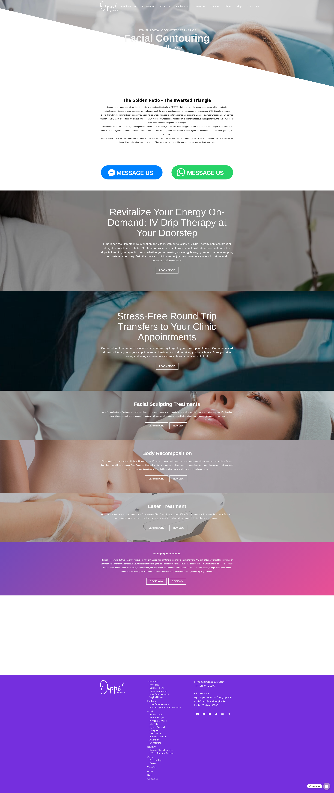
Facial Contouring (158, 690)
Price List (154, 684)
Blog (149, 774)
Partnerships (156, 760)
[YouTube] (210, 714)
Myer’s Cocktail (157, 727)
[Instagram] (222, 714)
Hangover (154, 730)
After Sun (154, 739)
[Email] (197, 714)
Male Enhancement (159, 694)
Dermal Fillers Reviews (161, 749)
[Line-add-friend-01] (131, 172)
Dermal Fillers (157, 687)
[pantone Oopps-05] (109, 6)
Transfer (151, 767)
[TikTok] (216, 714)
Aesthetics (152, 681)
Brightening (155, 742)
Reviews (151, 746)
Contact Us (152, 778)
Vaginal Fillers (156, 697)
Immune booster (158, 736)
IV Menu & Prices (158, 720)
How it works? (157, 717)
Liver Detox (155, 733)
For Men (151, 701)
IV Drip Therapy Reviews (162, 753)
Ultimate (154, 723)
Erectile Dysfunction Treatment (165, 707)
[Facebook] (204, 714)
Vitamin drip (156, 714)
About (150, 771)
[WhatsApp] (229, 714)
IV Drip (150, 711)
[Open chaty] (326, 786)
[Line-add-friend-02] (202, 172)
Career (150, 756)
